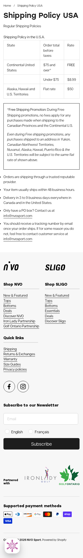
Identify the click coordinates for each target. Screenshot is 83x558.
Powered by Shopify (54, 540)
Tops (7, 300)
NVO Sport (34, 540)
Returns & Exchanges (19, 354)
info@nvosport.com (17, 215)
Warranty (10, 359)
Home (7, 5)
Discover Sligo (55, 321)
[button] (12, 545)
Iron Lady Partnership (19, 321)
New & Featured (15, 295)
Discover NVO (13, 316)
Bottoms (9, 305)
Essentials (52, 310)
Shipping (10, 349)
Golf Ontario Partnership (21, 326)
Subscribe (41, 444)
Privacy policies (15, 369)
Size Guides (12, 364)
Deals (7, 310)
